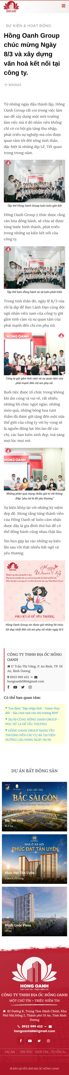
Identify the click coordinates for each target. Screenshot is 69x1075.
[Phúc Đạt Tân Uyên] (34, 859)
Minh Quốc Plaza (18, 925)
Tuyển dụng (59, 1052)
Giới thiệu (42, 1052)
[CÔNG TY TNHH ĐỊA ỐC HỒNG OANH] (9, 687)
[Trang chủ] (18, 7)
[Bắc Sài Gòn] (34, 807)
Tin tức (26, 1052)
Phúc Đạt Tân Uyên (19, 873)
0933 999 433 (19, 677)
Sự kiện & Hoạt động (28, 26)
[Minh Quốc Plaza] (34, 911)
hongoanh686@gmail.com (25, 681)
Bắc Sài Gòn (14, 820)
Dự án (10, 1052)
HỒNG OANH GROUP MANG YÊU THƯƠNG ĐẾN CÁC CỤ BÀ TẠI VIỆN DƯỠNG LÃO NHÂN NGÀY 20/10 (30, 735)
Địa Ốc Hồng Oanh (46, 1068)
